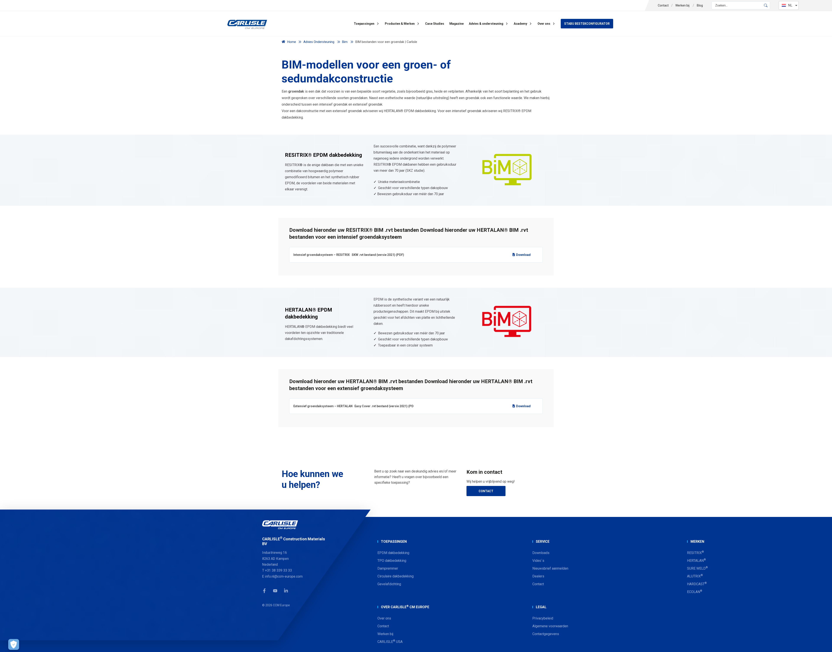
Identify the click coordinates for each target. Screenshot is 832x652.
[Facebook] (264, 590)
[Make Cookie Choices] (13, 644)
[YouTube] (275, 590)
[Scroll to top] (823, 643)
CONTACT (486, 491)
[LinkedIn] (286, 590)
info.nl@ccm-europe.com (283, 576)
